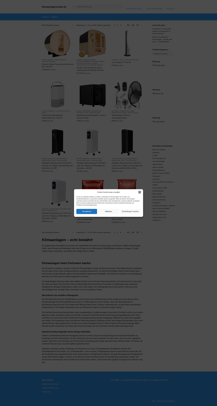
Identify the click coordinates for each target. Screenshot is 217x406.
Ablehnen (108, 211)
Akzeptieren (86, 211)
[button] (140, 192)
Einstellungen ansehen (130, 211)
